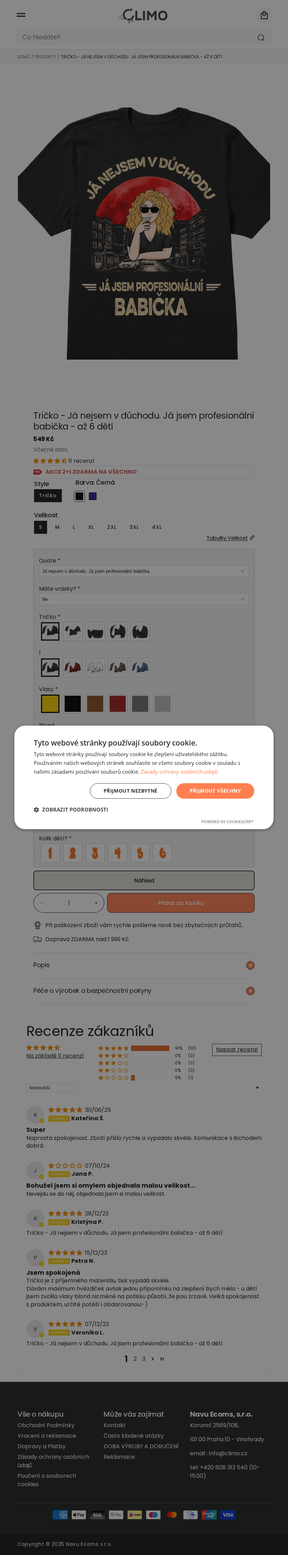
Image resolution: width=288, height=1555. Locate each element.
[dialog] (144, 777)
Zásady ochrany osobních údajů (179, 771)
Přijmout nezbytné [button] (131, 790)
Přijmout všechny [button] (215, 790)
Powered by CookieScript (227, 822)
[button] (71, 810)
